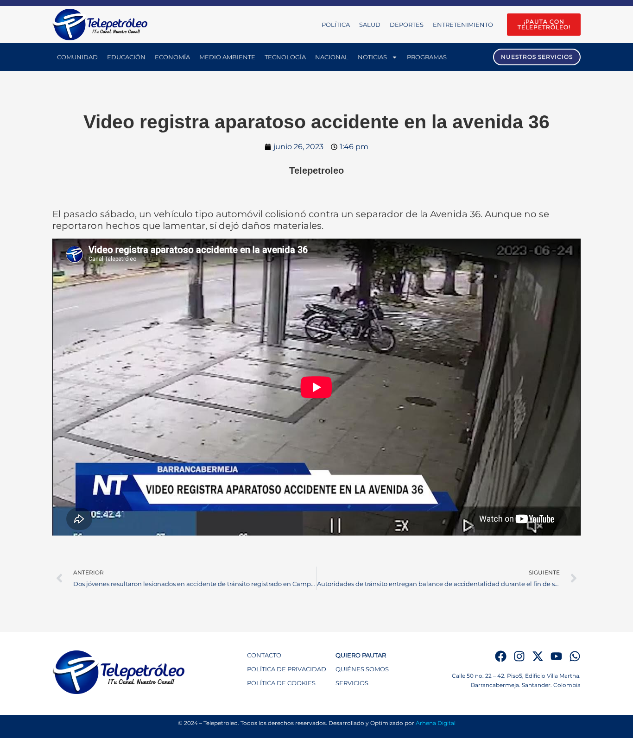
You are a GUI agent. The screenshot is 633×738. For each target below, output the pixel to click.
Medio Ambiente (227, 57)
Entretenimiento (463, 24)
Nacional (331, 57)
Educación (126, 57)
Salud (369, 24)
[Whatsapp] (575, 656)
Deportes (407, 24)
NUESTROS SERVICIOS (537, 56)
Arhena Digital (436, 722)
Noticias (372, 57)
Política (336, 24)
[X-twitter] (538, 656)
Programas (427, 57)
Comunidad (77, 57)
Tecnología (285, 57)
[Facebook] (500, 656)
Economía (172, 57)
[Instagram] (519, 656)
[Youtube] (556, 656)
